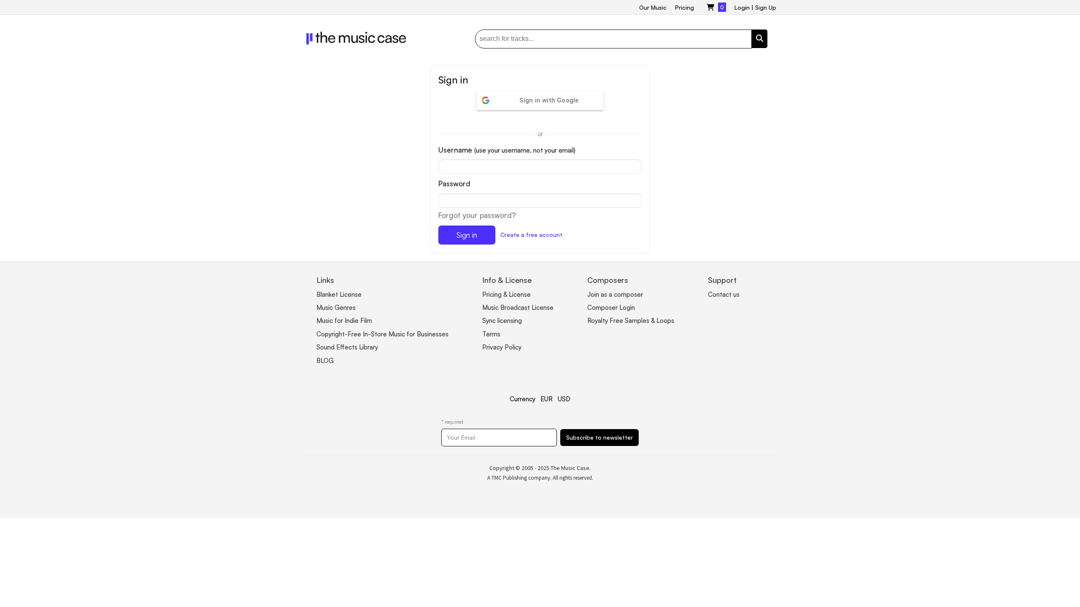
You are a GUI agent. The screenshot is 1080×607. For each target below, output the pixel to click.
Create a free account (531, 235)
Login (742, 7)
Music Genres (336, 308)
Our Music (653, 7)
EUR (546, 399)
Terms (491, 334)
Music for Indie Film (344, 321)
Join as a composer (615, 294)
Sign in (466, 235)
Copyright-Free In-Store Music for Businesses (382, 334)
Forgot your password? (477, 215)
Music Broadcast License (518, 308)
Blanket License (339, 294)
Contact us (724, 294)
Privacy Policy (501, 347)
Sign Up (765, 7)
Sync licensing (502, 321)
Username (506, 149)
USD (564, 399)
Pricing (684, 7)
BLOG (325, 361)
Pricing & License (506, 294)
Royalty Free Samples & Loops (630, 321)
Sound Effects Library (347, 347)
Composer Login (611, 308)
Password (454, 183)
